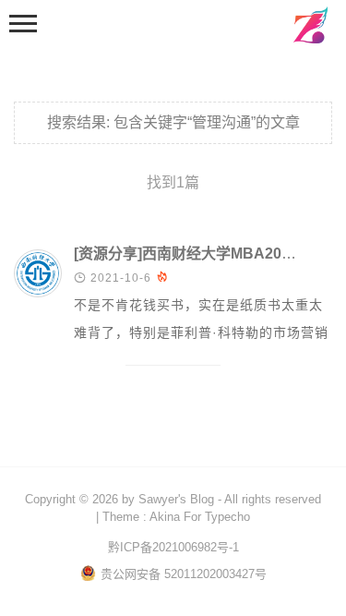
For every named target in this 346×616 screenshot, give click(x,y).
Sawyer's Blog (176, 499)
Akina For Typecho (199, 517)
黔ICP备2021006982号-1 (173, 547)
